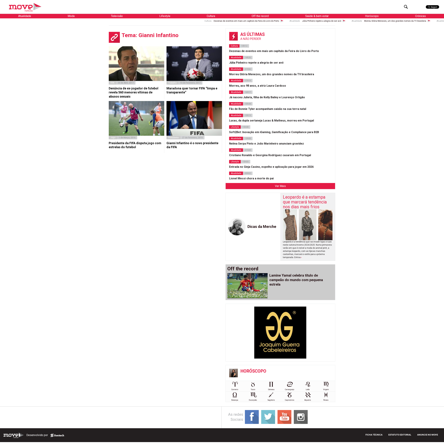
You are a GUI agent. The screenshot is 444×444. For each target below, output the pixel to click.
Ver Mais (280, 186)
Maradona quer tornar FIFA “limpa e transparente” (191, 90)
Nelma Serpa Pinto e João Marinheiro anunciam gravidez (266, 143)
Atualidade (24, 16)
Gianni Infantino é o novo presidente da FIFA (192, 145)
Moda (71, 16)
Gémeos (271, 389)
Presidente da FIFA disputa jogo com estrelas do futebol (135, 145)
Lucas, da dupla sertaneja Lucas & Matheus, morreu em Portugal (271, 120)
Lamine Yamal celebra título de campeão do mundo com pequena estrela (296, 279)
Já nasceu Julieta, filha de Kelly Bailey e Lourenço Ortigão (267, 97)
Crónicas (420, 16)
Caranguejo (289, 389)
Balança (234, 400)
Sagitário (271, 400)
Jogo (112, 137)
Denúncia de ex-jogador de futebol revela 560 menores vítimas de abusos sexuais (133, 92)
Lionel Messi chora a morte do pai (251, 178)
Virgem (326, 389)
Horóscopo (372, 16)
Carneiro (234, 389)
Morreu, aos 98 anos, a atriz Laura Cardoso (257, 85)
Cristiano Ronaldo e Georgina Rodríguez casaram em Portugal (270, 155)
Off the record (260, 16)
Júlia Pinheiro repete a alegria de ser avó (290, 21)
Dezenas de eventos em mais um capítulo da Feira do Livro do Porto (215, 21)
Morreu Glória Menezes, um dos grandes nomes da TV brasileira (364, 21)
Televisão (117, 16)
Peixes (325, 400)
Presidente (173, 137)
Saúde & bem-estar (317, 16)
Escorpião (253, 400)
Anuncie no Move (427, 434)
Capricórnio (289, 400)
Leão (308, 389)
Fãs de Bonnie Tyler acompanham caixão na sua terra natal (267, 109)
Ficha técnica (373, 434)
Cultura (211, 16)
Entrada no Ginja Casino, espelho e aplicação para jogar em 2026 (271, 166)
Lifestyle (164, 16)
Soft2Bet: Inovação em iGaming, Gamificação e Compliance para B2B (274, 132)
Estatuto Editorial (399, 434)
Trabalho (172, 83)
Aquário (307, 400)
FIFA (112, 83)
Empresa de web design (57, 435)
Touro (253, 389)
